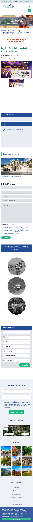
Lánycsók (19, 32)
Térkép (20, 1)
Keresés (25, 365)
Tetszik (9, 434)
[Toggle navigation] (29, 6)
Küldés (6, 237)
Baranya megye (8, 32)
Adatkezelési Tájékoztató (11, 233)
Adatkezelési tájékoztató (17, 497)
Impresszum (16, 501)
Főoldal (3, 31)
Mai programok (6, 1)
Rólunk (16, 487)
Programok (27, 32)
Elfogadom (16, 519)
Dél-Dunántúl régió (14, 31)
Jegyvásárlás (27, 1)
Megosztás (26, 434)
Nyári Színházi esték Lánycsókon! (14, 50)
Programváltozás (16, 504)
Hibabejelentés (16, 494)
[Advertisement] (16, 99)
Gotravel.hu (12, 426)
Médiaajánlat (16, 491)
